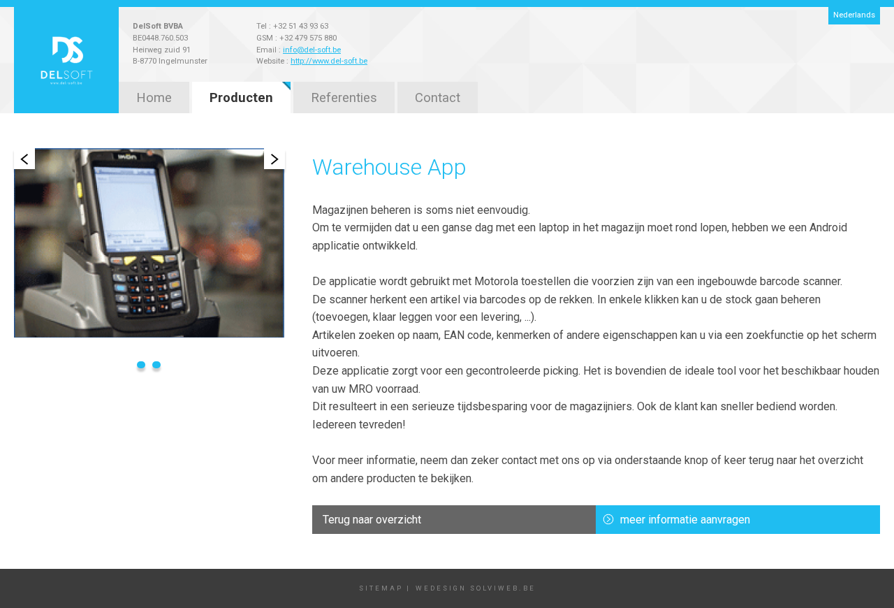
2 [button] (156, 364)
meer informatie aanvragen (685, 519)
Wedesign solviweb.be (476, 588)
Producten (241, 97)
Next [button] (274, 158)
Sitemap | (386, 588)
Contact (437, 97)
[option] (149, 243)
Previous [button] (24, 158)
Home (154, 97)
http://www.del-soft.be (329, 61)
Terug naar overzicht (372, 519)
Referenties (344, 97)
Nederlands (854, 15)
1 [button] (141, 364)
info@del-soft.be (312, 50)
